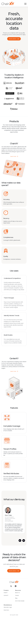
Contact (17, 595)
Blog (16, 598)
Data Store (6, 610)
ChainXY (5, 592)
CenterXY (6, 595)
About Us (17, 592)
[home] (7, 4)
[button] (25, 4)
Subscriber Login (8, 607)
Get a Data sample (19, 601)
